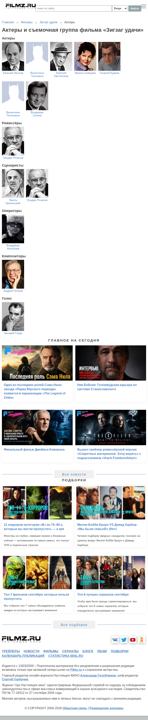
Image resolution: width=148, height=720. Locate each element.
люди (102, 651)
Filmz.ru (76, 669)
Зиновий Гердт (13, 333)
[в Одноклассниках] (141, 639)
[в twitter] (123, 639)
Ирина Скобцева (85, 72)
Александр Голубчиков (98, 675)
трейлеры (11, 651)
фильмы (50, 651)
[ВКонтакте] (115, 639)
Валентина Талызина (37, 74)
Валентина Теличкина (13, 114)
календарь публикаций (23, 656)
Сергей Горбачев (15, 679)
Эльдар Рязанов (13, 157)
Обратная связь (75, 708)
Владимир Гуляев (37, 114)
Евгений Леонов (13, 72)
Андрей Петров (13, 290)
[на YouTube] (132, 639)
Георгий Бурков (109, 72)
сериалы (70, 651)
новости (32, 651)
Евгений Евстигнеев (61, 74)
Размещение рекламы (106, 708)
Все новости (74, 474)
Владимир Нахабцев (13, 247)
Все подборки (74, 625)
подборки (120, 651)
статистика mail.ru (65, 656)
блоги (87, 651)
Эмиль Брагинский (13, 201)
